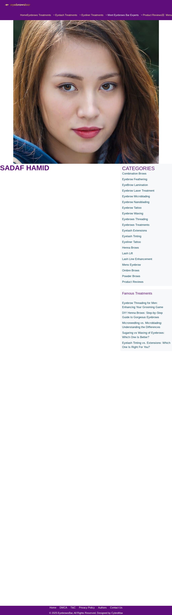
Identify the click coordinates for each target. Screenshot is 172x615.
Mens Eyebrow (131, 264)
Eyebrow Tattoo (131, 207)
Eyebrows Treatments (39, 15)
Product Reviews (152, 15)
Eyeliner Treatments (92, 15)
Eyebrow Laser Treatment (138, 190)
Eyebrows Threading (135, 219)
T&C (73, 607)
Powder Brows (131, 276)
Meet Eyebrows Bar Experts (123, 15)
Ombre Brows (130, 270)
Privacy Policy (87, 607)
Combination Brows (134, 173)
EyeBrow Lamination (135, 185)
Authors (102, 607)
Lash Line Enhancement (137, 259)
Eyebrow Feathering (134, 179)
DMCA (63, 607)
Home (23, 15)
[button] (167, 15)
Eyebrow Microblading (136, 196)
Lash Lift (127, 253)
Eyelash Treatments (66, 15)
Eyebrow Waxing (132, 213)
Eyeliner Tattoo (131, 242)
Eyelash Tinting (131, 236)
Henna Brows (130, 247)
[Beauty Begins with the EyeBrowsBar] (17, 5)
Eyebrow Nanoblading (135, 202)
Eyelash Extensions (134, 230)
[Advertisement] (146, 480)
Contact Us (116, 607)
